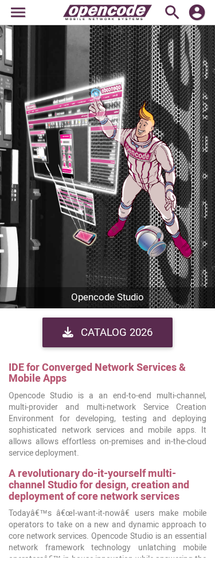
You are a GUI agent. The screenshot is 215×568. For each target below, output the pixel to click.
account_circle (196, 12)
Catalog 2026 (115, 332)
